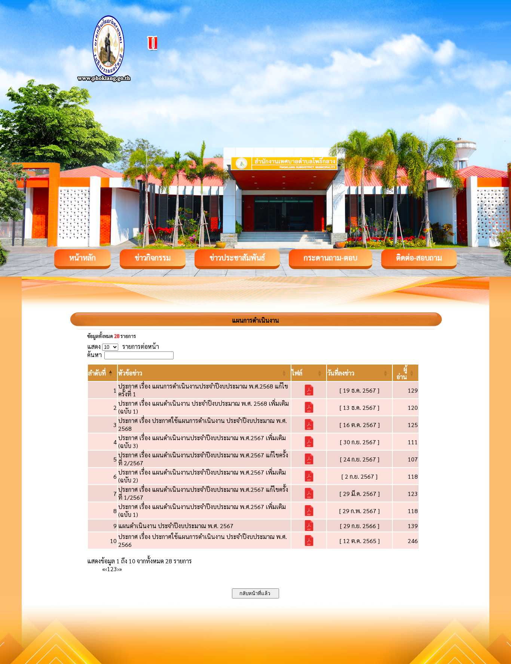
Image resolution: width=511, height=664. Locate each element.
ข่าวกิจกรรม (153, 257)
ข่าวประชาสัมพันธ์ (237, 257)
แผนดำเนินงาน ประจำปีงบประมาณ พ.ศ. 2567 (175, 526)
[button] (97, 373)
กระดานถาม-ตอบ (330, 257)
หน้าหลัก (82, 257)
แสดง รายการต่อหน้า (123, 346)
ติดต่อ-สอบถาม (419, 257)
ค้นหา (94, 355)
